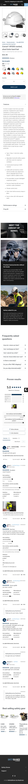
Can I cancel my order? (10, 353)
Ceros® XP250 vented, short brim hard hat (13, 455)
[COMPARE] (26, 390)
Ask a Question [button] (14, 433)
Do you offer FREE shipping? (12, 364)
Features (6, 104)
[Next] (26, 730)
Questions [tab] (15, 438)
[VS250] (14, 717)
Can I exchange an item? (11, 349)
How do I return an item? (11, 345)
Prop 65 (5, 209)
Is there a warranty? (9, 360)
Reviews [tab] (5, 438)
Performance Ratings (10, 205)
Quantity (4, 78)
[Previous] (1, 730)
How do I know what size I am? (13, 357)
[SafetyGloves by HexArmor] (14, 4)
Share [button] (6, 459)
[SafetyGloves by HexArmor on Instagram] (15, 776)
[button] (5, 35)
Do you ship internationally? (12, 368)
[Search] (22, 4)
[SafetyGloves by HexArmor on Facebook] (13, 776)
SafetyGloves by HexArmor (16, 780)
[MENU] (1, 4)
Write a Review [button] (14, 429)
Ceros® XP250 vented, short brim (11, 600)
